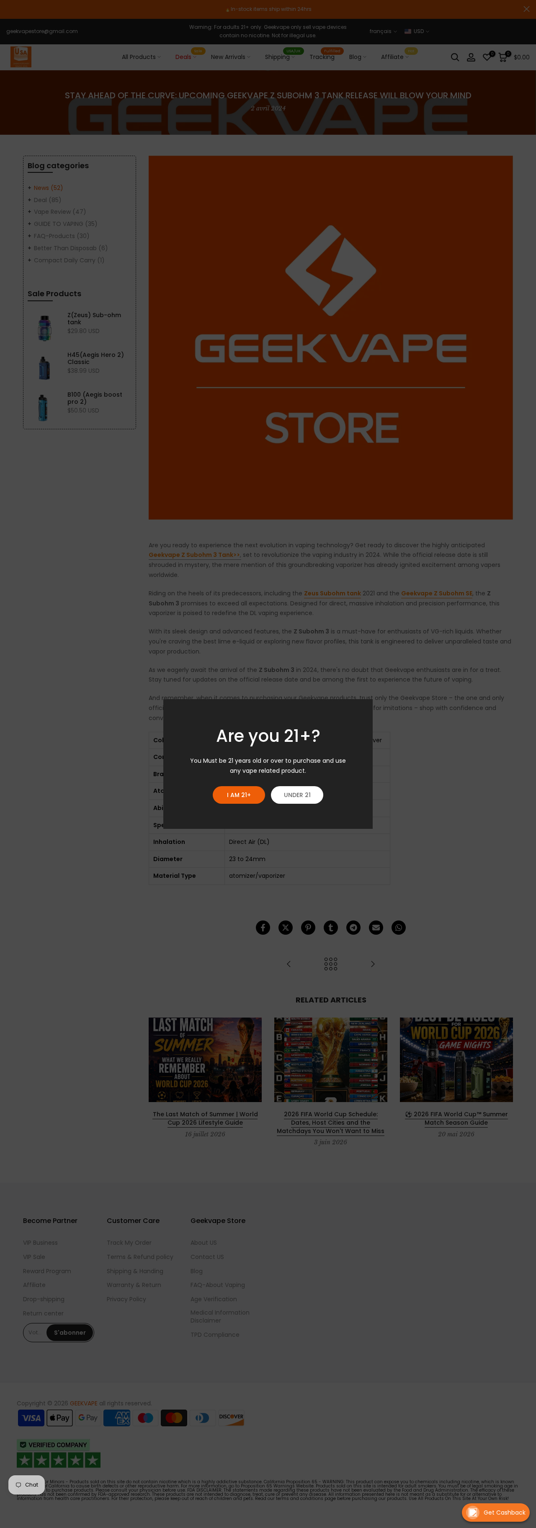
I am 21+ (239, 795)
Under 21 (297, 795)
